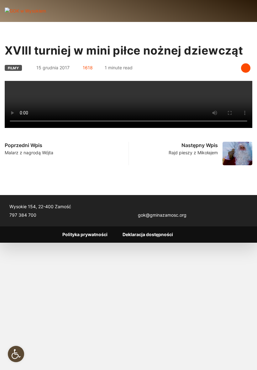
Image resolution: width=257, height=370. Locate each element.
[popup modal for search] (242, 11)
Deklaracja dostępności (148, 234)
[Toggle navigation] (56, 11)
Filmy (13, 68)
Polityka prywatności (85, 234)
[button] (16, 354)
